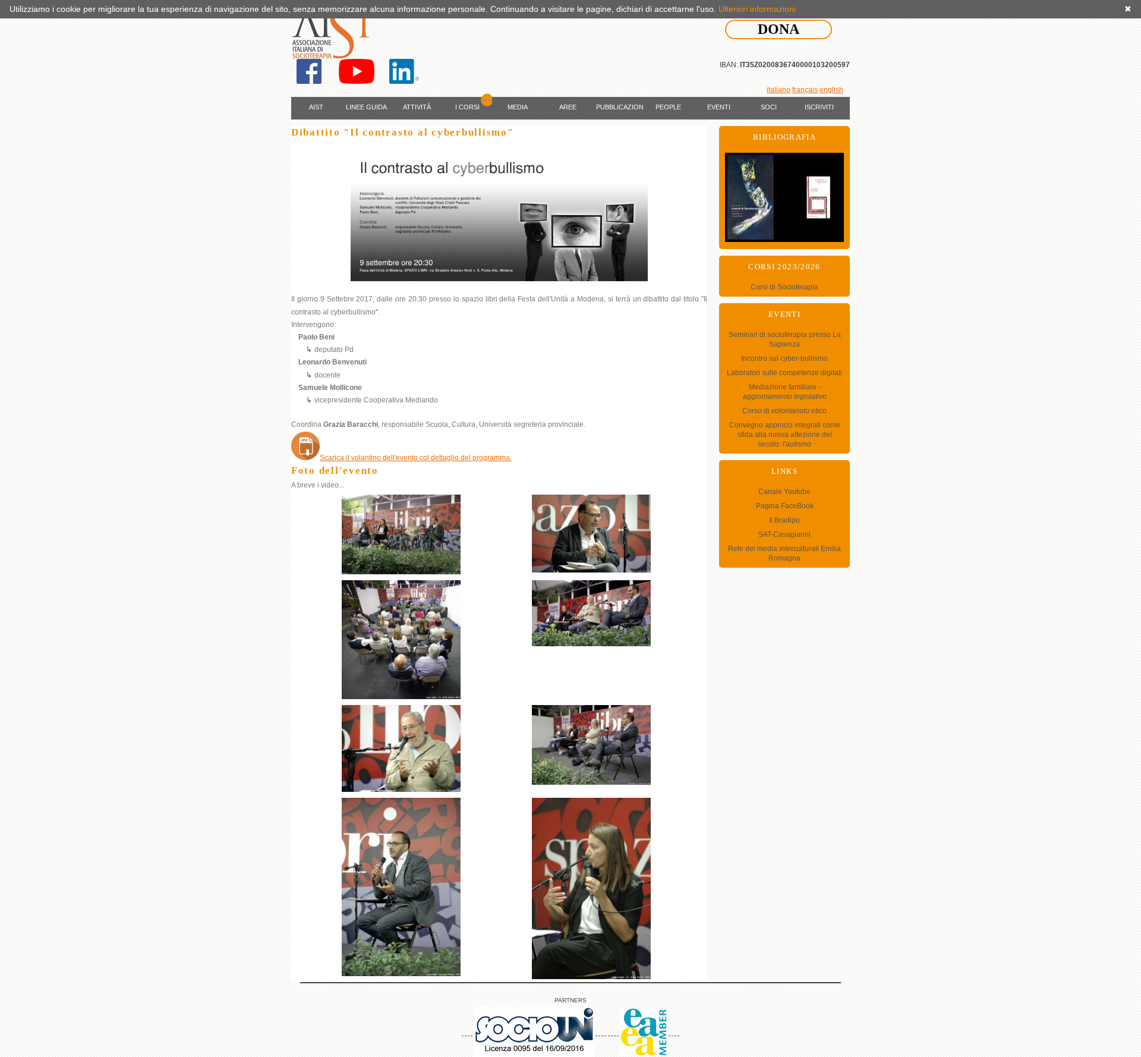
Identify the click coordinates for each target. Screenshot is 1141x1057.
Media (518, 107)
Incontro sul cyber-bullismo (784, 358)
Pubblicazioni (620, 107)
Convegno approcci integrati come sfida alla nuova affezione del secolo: (784, 434)
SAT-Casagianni (784, 534)
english (831, 90)
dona (778, 29)
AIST (316, 107)
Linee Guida (366, 107)
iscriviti (819, 107)
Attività (417, 107)
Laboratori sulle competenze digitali (784, 373)
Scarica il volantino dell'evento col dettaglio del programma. (416, 458)
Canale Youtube (784, 491)
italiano (778, 90)
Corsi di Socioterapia (784, 287)
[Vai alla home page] (334, 32)
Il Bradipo (784, 520)
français (805, 90)
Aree (567, 107)
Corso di (784, 411)
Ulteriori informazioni (757, 9)
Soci (769, 107)
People (668, 107)
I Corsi (467, 107)
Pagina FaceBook (785, 506)
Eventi (718, 107)
